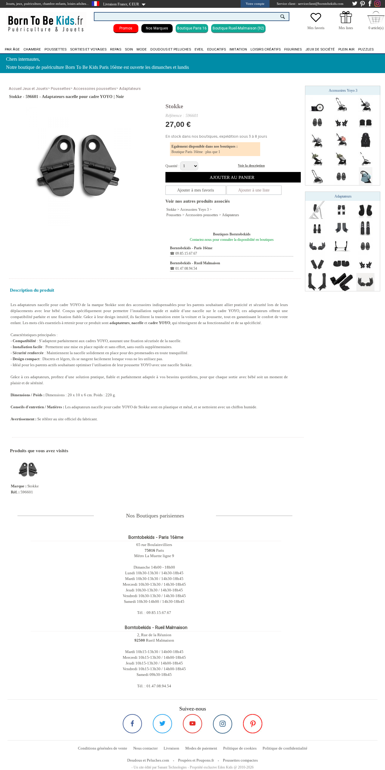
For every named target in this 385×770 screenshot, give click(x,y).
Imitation (238, 49)
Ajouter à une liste (254, 190)
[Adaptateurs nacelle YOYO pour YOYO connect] (317, 122)
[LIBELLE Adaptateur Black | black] (341, 282)
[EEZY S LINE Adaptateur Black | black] (317, 264)
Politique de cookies (240, 748)
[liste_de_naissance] (346, 22)
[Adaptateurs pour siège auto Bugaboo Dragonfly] (317, 246)
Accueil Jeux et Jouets (28, 88)
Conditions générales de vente (102, 748)
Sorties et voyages (88, 49)
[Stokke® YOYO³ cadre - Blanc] (341, 104)
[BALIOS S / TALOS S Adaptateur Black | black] (365, 209)
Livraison (171, 748)
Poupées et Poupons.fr (196, 760)
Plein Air (346, 49)
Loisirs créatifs (266, 49)
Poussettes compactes (240, 760)
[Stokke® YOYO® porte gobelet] (365, 104)
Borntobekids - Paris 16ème (191, 248)
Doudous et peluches (170, 49)
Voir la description (251, 165)
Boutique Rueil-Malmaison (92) (238, 28)
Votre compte (255, 3)
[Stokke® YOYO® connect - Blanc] (365, 158)
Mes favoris (316, 28)
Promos (125, 28)
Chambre (32, 49)
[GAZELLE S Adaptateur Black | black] (317, 209)
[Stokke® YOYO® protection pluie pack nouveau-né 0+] (317, 140)
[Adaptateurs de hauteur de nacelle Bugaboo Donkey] (317, 227)
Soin (129, 49)
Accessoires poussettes (94, 88)
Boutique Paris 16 (192, 28)
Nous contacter (145, 748)
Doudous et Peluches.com (148, 760)
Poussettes (55, 49)
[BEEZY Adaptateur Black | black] (341, 227)
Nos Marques (157, 28)
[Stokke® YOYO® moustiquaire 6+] (341, 158)
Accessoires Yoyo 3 (194, 209)
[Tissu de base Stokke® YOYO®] (365, 140)
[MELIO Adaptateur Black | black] (341, 264)
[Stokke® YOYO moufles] (365, 122)
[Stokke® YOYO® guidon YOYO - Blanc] (365, 176)
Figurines (293, 49)
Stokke (174, 106)
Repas (115, 49)
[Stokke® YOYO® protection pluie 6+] (317, 158)
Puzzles (366, 49)
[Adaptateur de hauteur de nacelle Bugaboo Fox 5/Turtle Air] (365, 227)
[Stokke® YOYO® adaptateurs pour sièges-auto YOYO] (341, 122)
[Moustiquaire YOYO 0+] (341, 140)
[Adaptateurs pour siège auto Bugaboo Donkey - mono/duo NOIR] (341, 246)
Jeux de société (320, 49)
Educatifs (216, 49)
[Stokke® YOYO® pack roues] (317, 104)
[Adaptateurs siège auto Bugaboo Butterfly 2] (317, 282)
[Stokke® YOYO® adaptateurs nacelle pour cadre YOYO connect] (341, 176)
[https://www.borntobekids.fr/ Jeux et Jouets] (46, 20)
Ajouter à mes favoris (195, 190)
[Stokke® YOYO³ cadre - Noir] (317, 176)
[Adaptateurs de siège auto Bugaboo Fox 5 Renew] (341, 209)
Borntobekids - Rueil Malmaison (195, 263)
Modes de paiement (201, 748)
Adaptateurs (130, 88)
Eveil (199, 49)
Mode (142, 49)
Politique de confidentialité (285, 748)
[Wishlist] (316, 22)
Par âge (12, 49)
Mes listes (346, 28)
